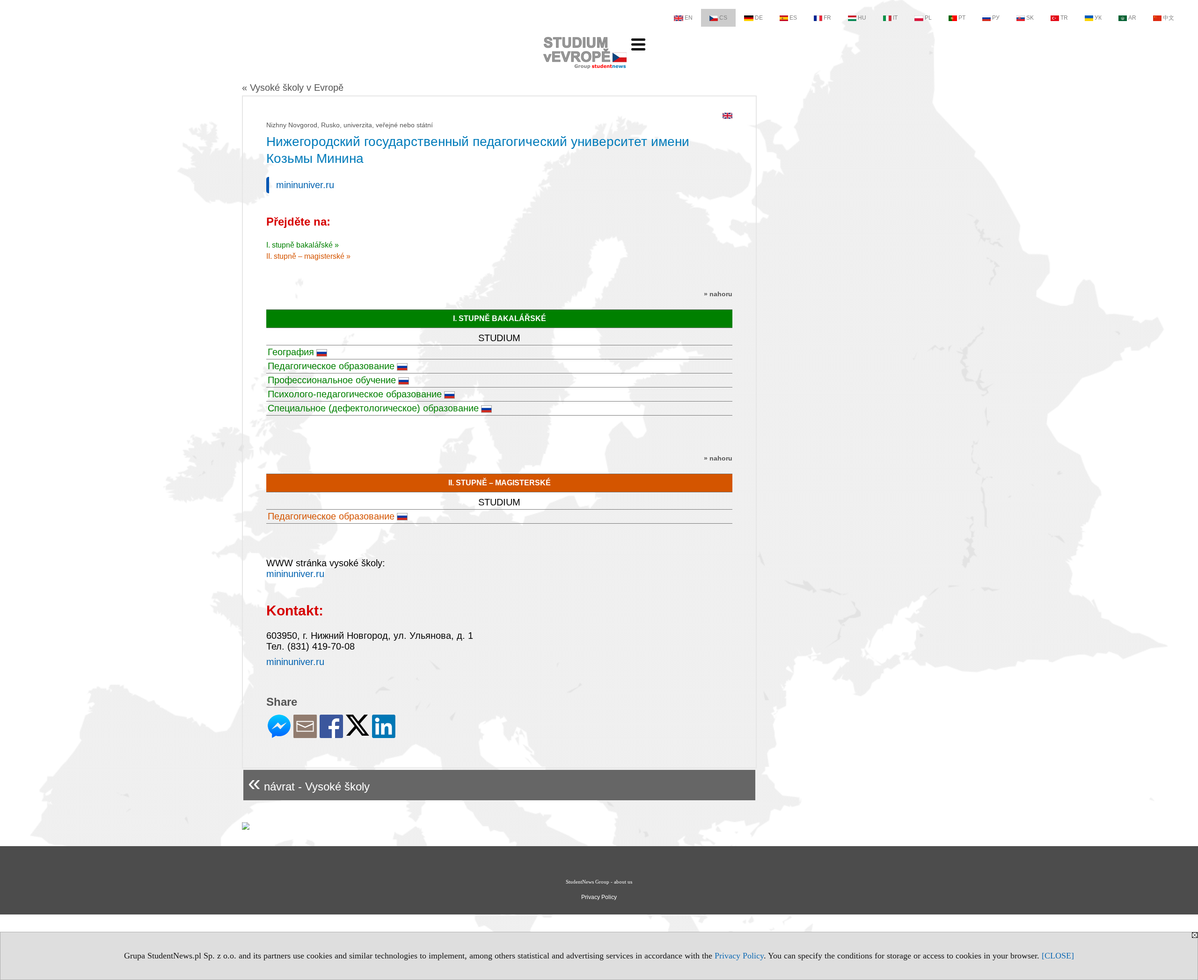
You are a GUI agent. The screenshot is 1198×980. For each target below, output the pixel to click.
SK (1030, 18)
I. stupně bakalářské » (302, 245)
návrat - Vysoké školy (309, 782)
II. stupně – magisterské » (308, 256)
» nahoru (718, 294)
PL (928, 18)
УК (1098, 18)
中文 (1168, 18)
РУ (996, 18)
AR (1132, 18)
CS (723, 18)
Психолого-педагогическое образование (355, 394)
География (291, 352)
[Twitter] (357, 731)
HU (862, 18)
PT (961, 18)
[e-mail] (305, 734)
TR (1064, 18)
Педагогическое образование (331, 366)
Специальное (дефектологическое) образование (373, 408)
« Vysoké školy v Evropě (292, 87)
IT (895, 18)
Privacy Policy (739, 955)
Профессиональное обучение (332, 380)
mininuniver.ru (305, 185)
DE (759, 18)
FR (827, 18)
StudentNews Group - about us (599, 882)
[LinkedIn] (383, 734)
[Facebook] (331, 734)
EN (689, 18)
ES (793, 18)
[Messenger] (279, 734)
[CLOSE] (1058, 955)
